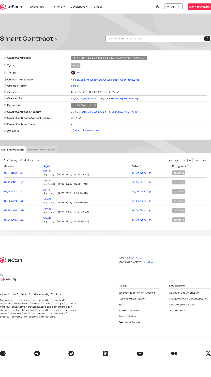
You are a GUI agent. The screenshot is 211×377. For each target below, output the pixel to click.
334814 (47, 180)
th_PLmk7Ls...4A (14, 191)
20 (190, 160)
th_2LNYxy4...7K (14, 200)
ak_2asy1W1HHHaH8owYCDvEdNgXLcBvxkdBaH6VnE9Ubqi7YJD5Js (105, 112)
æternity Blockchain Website (137, 292)
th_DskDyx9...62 (14, 219)
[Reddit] (71, 354)
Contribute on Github (182, 304)
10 (183, 160)
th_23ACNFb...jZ (14, 182)
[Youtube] (140, 354)
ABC (78, 72)
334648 (47, 208)
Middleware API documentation (188, 298)
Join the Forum (178, 310)
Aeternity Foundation (132, 298)
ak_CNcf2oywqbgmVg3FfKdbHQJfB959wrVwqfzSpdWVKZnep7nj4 (105, 98)
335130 (47, 171)
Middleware (92, 130)
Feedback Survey (130, 322)
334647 (75, 85)
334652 (47, 199)
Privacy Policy (127, 316)
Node (77, 130)
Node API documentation (184, 292)
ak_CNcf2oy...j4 (141, 172)
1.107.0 (148, 262)
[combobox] (174, 6)
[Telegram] (37, 354)
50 (197, 160)
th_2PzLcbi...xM (14, 210)
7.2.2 (139, 257)
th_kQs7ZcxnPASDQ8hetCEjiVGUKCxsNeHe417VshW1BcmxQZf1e (105, 79)
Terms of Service (130, 310)
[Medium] (174, 354)
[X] (208, 354)
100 (204, 160)
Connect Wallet (199, 6)
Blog (121, 304)
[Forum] (3, 354)
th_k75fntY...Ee (14, 172)
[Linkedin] (105, 354)
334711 (47, 189)
